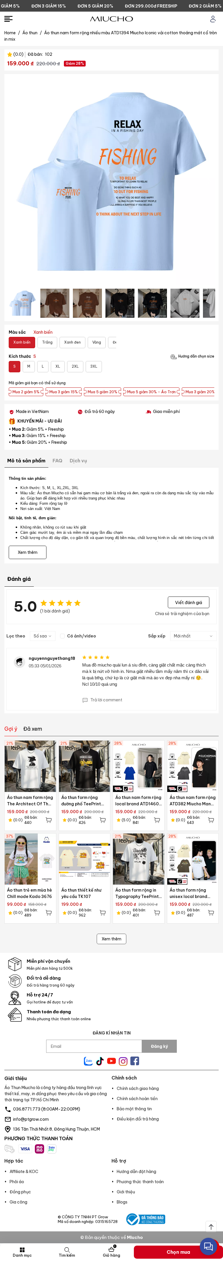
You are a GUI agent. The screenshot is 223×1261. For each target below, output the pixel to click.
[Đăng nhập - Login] (213, 19)
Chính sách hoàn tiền (137, 1098)
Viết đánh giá (188, 602)
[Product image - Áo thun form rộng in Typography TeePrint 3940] (138, 859)
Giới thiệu (126, 1191)
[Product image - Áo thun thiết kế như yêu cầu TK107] (84, 859)
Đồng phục (20, 1191)
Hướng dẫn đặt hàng (136, 1171)
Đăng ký (159, 1046)
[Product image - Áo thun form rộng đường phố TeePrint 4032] (84, 766)
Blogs (122, 1202)
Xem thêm (111, 939)
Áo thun (32, 32)
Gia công (18, 1202)
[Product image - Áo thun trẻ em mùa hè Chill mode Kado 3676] (30, 859)
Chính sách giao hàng (138, 1088)
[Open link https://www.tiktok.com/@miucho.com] (100, 1061)
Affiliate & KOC (24, 1171)
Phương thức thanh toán (140, 1181)
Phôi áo (17, 1181)
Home (12, 32)
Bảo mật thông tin (134, 1108)
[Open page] (111, 19)
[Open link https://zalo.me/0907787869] (88, 1061)
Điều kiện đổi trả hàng (138, 1119)
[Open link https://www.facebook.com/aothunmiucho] (134, 1061)
